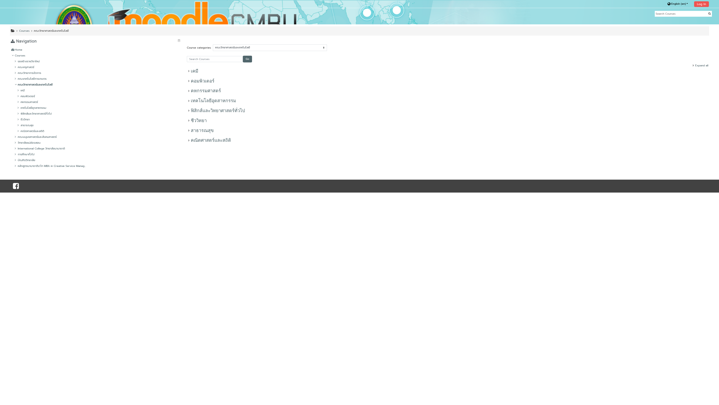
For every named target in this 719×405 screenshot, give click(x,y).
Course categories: (199, 48)
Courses (20, 55)
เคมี (194, 71)
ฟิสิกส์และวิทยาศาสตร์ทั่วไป (218, 110)
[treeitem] (96, 49)
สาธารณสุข (202, 130)
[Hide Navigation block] (179, 41)
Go (247, 59)
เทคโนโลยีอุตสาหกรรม (213, 100)
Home (18, 50)
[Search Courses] (710, 13)
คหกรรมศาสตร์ (206, 90)
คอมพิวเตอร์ (202, 81)
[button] (679, 4)
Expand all (701, 65)
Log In (701, 4)
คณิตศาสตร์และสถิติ (211, 140)
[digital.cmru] (16, 187)
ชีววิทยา (199, 120)
